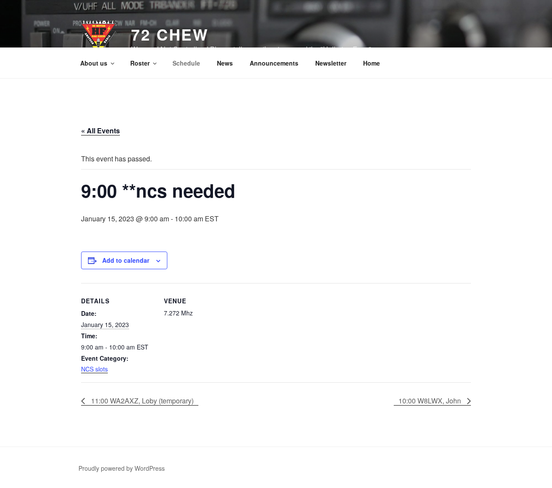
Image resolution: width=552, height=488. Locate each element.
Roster (140, 63)
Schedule (186, 63)
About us (93, 63)
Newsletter (330, 63)
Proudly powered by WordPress (121, 468)
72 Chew (170, 34)
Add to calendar (125, 260)
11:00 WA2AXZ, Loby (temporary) (141, 401)
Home (371, 63)
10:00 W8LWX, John (430, 401)
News (225, 63)
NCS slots (94, 369)
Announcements (274, 63)
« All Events (100, 130)
